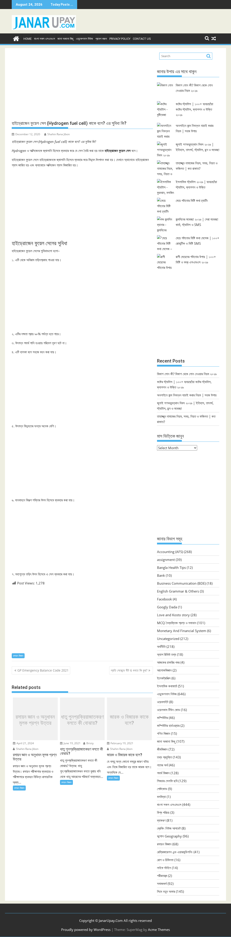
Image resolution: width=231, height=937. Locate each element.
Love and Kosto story (173, 615)
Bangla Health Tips (171, 567)
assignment (166, 559)
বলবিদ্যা (161, 796)
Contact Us (142, 38)
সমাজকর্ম (162, 883)
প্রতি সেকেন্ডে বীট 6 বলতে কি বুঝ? (129, 670)
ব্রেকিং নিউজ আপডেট (169, 828)
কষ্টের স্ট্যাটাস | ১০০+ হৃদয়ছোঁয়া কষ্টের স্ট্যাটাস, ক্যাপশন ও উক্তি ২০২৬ (194, 109)
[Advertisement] (82, 84)
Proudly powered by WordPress (86, 929)
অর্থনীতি (161, 646)
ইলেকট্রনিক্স (164, 678)
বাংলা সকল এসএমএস (44, 38)
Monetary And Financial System (181, 630)
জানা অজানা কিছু (66, 38)
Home (27, 38)
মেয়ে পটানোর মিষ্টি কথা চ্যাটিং (192, 200)
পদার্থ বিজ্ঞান (163, 773)
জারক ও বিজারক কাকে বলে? (129, 720)
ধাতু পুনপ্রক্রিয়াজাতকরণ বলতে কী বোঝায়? (82, 720)
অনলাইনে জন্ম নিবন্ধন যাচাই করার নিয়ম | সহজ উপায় (187, 395)
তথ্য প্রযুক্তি (164, 757)
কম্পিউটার (162, 717)
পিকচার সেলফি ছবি (167, 781)
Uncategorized (168, 638)
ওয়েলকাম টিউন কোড (168, 709)
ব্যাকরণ (161, 820)
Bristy (90, 743)
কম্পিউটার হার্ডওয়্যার (168, 725)
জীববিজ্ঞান (162, 749)
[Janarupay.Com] (16, 38)
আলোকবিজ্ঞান (164, 670)
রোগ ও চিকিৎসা (165, 860)
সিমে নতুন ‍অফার (166, 891)
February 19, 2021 (121, 743)
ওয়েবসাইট (162, 702)
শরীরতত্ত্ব (162, 875)
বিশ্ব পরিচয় (163, 812)
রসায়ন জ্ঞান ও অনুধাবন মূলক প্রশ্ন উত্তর (35, 720)
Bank (161, 575)
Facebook (164, 599)
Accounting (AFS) (170, 551)
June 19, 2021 (72, 743)
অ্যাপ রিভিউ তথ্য (166, 654)
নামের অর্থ (162, 765)
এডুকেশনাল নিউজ (84, 38)
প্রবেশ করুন (101, 38)
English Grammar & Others (178, 591)
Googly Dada (167, 607)
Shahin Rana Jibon (58, 134)
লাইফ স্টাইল (164, 867)
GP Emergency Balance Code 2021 (43, 670)
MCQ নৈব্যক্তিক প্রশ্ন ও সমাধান (176, 623)
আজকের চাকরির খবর (168, 662)
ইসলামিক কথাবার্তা (167, 686)
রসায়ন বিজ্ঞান (18, 655)
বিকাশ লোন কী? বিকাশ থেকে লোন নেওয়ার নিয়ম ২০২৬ (187, 374)
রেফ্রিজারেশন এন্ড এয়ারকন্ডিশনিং (175, 852)
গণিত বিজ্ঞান (163, 733)
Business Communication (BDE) (181, 583)
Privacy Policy (119, 38)
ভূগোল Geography (169, 836)
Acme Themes (159, 929)
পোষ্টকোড (162, 788)
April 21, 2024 (25, 743)
